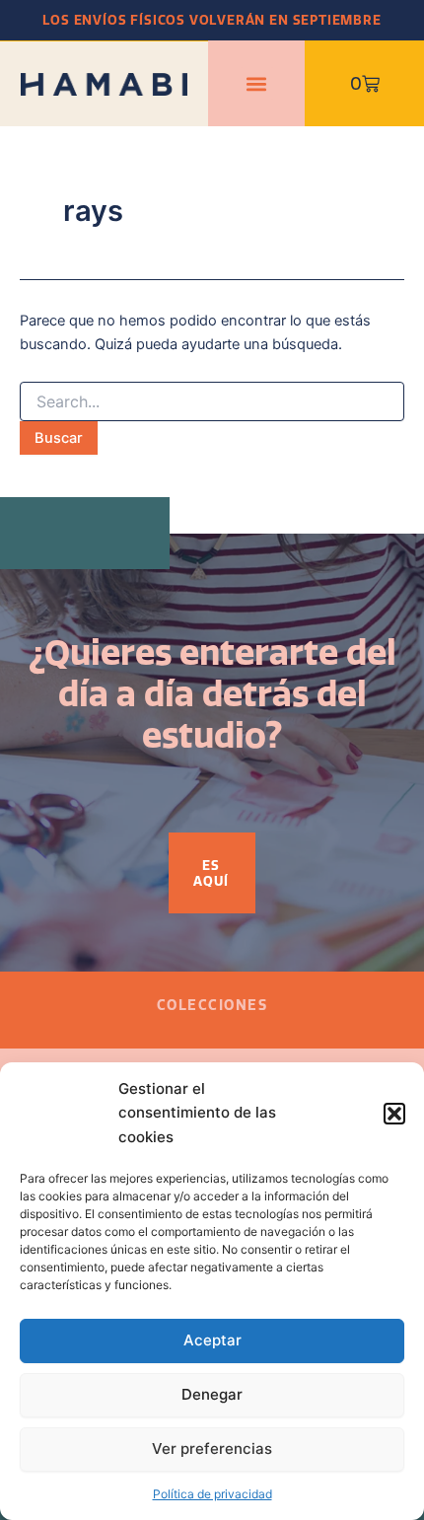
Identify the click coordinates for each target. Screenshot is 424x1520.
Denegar (212, 1394)
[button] (394, 1113)
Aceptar (212, 1340)
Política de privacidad (212, 1493)
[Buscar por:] (212, 402)
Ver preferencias (212, 1448)
